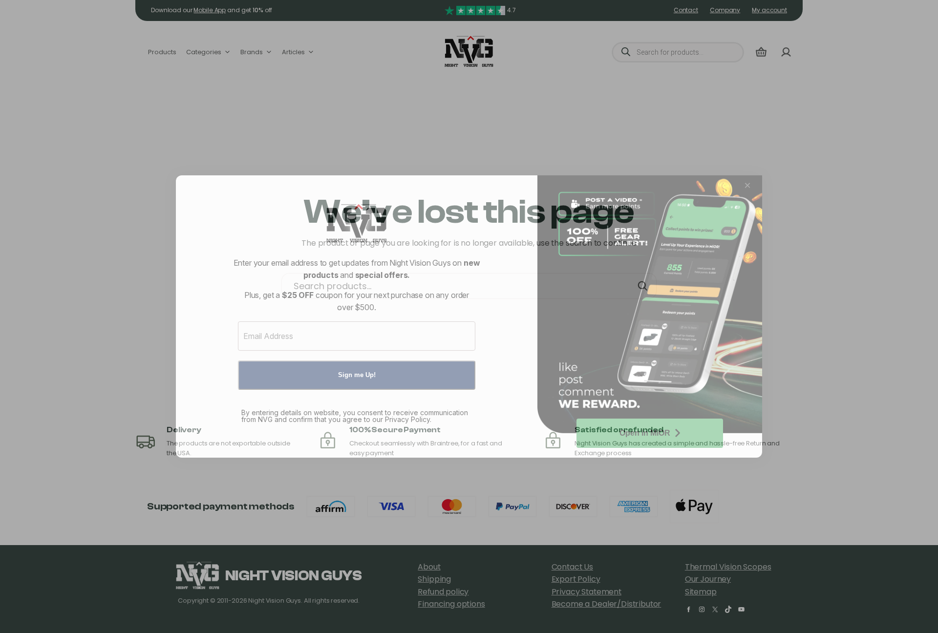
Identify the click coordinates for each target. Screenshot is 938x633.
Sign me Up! (357, 375)
